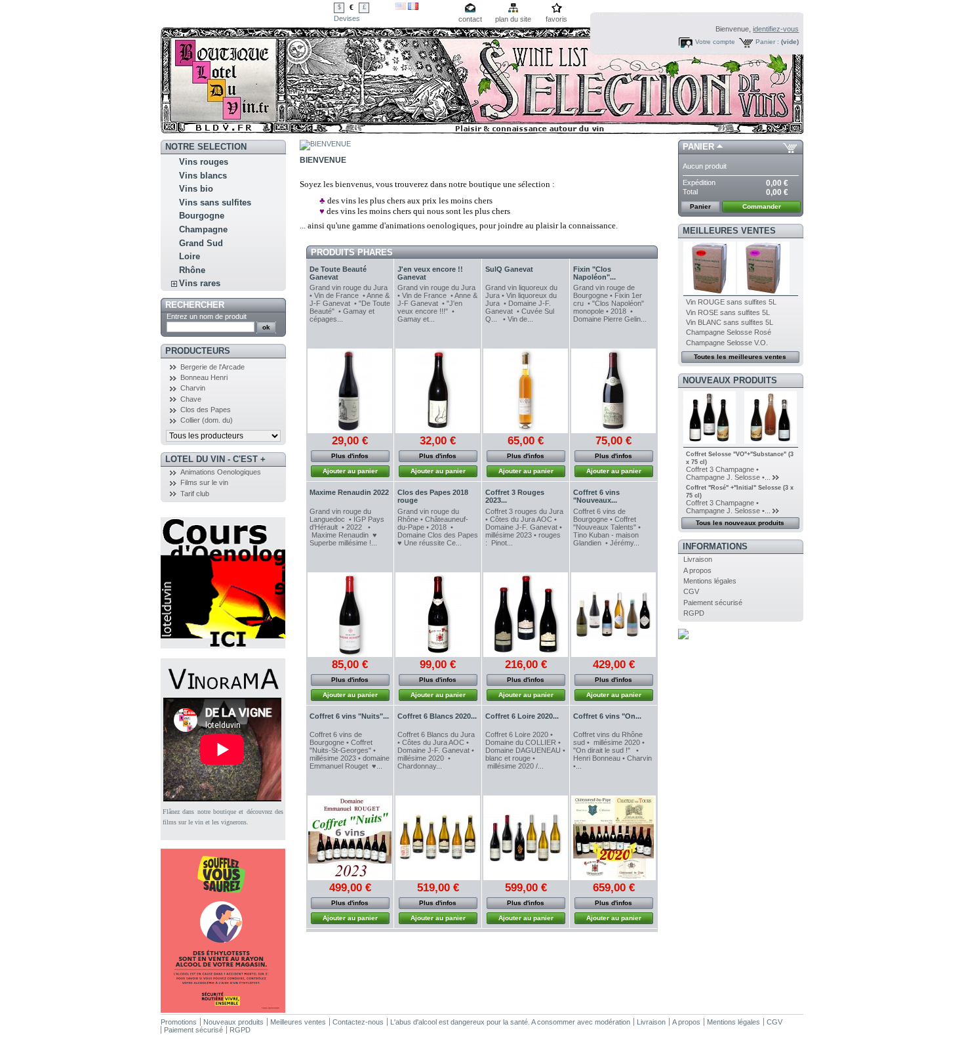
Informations (715, 546)
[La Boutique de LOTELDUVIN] (247, 70)
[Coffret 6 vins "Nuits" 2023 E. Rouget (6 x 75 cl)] (350, 837)
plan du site (513, 19)
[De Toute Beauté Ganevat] (350, 391)
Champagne (203, 229)
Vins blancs (203, 175)
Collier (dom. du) (206, 420)
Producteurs (197, 351)
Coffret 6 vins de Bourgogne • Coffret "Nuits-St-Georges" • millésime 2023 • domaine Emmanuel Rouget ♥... (350, 750)
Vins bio (196, 189)
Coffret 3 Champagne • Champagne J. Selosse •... (728, 473)
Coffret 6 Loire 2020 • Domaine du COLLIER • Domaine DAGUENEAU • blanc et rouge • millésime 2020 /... (525, 750)
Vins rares (199, 283)
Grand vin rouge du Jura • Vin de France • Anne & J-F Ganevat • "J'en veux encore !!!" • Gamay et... (437, 303)
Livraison (697, 559)
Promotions (179, 1022)
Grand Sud (201, 243)
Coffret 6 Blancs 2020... (437, 716)
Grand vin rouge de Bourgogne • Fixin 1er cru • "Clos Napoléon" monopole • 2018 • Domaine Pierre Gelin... (610, 303)
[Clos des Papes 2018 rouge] (437, 614)
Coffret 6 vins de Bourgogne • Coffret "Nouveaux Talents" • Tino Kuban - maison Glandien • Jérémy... (607, 527)
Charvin (192, 388)
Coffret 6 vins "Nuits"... (349, 716)
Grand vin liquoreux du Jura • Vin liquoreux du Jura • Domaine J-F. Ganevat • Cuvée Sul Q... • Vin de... (521, 303)
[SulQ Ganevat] (525, 391)
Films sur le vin (204, 482)
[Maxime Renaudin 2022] (350, 614)
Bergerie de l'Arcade (212, 367)
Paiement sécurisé (712, 602)
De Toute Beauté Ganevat (338, 273)
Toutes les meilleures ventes (740, 356)
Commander (761, 206)
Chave (190, 399)
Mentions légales (709, 581)
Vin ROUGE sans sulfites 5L (731, 302)
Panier (698, 147)
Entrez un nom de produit (207, 316)
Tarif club (194, 494)
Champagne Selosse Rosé (728, 332)
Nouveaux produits (730, 380)
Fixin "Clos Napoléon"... (594, 273)
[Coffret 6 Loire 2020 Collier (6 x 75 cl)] (525, 837)
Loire (189, 256)
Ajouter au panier (350, 471)
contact (470, 19)
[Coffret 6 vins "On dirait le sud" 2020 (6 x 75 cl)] (613, 837)
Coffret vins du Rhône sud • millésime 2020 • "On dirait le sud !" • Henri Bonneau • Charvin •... (613, 750)
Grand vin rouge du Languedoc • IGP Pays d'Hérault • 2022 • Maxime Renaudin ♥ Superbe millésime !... (347, 527)
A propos (697, 570)
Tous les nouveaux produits (740, 522)
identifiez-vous (776, 29)
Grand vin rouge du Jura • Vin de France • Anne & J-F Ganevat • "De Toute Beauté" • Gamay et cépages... (350, 303)
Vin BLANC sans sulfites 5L (729, 322)
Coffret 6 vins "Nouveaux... (596, 496)
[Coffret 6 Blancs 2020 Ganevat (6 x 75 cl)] (437, 837)
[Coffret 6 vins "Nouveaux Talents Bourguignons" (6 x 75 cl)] (613, 614)
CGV (691, 591)
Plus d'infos (350, 455)
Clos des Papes (205, 409)
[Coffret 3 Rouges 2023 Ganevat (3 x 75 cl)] (525, 614)
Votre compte (715, 41)
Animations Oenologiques (220, 472)
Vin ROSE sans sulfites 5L (728, 312)
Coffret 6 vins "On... (607, 716)
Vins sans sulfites (215, 202)
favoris (556, 19)
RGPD (693, 613)
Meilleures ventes (729, 231)
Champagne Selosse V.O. (727, 343)
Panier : (767, 41)
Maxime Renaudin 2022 (349, 492)
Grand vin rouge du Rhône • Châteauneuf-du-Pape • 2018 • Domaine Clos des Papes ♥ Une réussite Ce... (437, 527)
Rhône (192, 270)
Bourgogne (201, 216)
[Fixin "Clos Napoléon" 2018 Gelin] (613, 391)
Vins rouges (203, 162)
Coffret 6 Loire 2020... (522, 716)
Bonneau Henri (204, 377)
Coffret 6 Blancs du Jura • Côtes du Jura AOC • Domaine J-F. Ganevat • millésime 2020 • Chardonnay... (436, 750)
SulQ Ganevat (509, 269)
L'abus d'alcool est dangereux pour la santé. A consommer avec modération (510, 1022)
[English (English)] (400, 7)
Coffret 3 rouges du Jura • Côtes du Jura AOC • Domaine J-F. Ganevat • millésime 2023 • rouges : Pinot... (524, 527)
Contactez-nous (358, 1022)
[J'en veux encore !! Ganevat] (437, 391)
